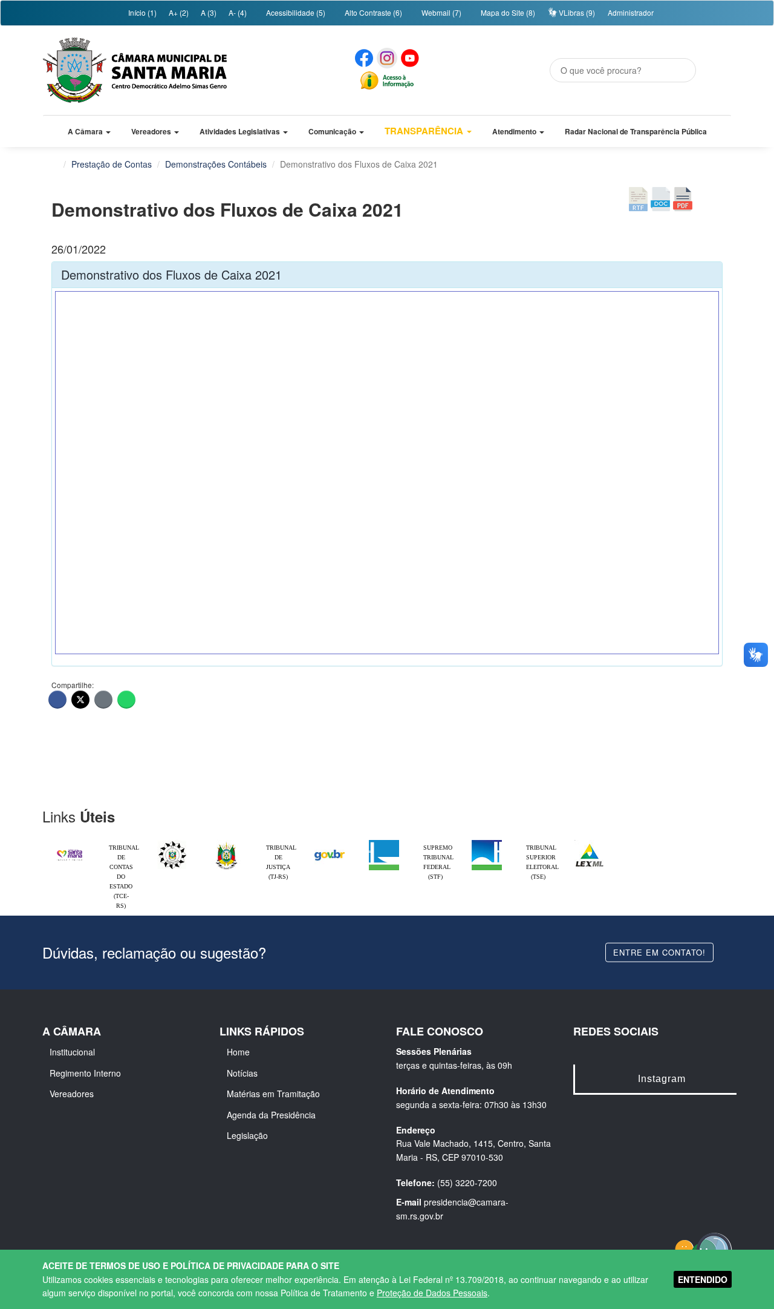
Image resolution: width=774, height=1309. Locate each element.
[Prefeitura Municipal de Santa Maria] (69, 850)
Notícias (242, 1073)
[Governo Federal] (329, 843)
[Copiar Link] (103, 700)
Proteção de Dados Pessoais (432, 1293)
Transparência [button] (425, 130)
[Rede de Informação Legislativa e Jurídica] (589, 843)
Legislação (247, 1135)
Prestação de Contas (111, 164)
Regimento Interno (85, 1073)
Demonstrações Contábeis (216, 164)
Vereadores (72, 1094)
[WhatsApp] (126, 700)
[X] (80, 700)
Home (238, 1052)
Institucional (72, 1052)
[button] (89, 131)
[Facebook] (57, 700)
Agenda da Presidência (271, 1115)
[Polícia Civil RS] (172, 843)
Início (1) (141, 12)
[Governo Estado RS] (227, 843)
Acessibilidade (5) (294, 12)
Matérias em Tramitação (273, 1094)
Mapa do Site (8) (507, 12)
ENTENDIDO (702, 1279)
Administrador (631, 12)
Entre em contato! (659, 951)
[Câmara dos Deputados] (384, 843)
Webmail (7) (440, 12)
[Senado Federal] (487, 843)
